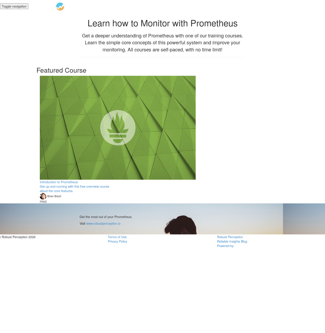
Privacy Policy (117, 241)
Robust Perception (230, 237)
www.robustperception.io (103, 223)
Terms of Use (117, 237)
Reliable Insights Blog (232, 241)
